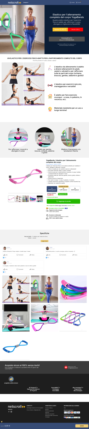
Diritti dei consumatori (49, 413)
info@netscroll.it (73, 367)
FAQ (65, 407)
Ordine (82, 426)
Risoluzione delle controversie (51, 415)
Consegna (47, 416)
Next (41, 178)
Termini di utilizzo (49, 407)
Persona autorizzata (49, 410)
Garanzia (47, 412)
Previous (10, 178)
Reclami (47, 409)
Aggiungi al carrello (65, 201)
